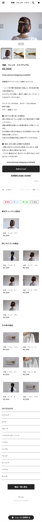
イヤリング (5, 415)
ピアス (4, 422)
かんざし (5, 476)
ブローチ (5, 429)
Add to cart (21, 169)
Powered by (18, 500)
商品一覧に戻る (21, 487)
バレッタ (5, 456)
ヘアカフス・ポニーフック (10, 435)
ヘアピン (5, 442)
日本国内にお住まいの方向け (21, 176)
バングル (5, 449)
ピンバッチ (5, 463)
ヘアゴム (5, 469)
